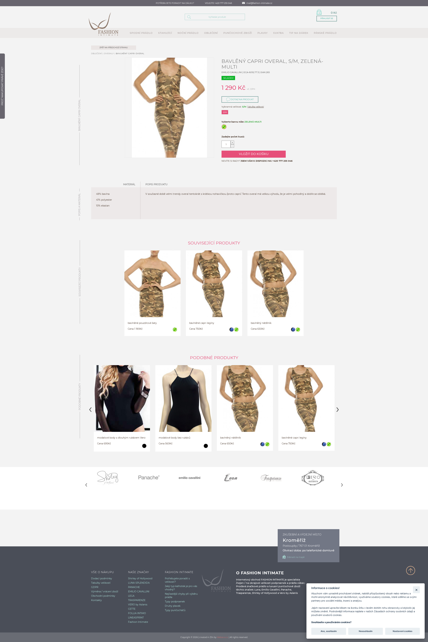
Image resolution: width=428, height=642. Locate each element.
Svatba (278, 32)
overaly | (110, 53)
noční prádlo (188, 32)
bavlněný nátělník (261, 323)
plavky (262, 32)
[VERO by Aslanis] (316, 477)
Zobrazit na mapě (295, 557)
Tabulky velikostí (101, 582)
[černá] (144, 447)
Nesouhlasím (365, 631)
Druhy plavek (172, 605)
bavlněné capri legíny (201, 323)
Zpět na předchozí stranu (113, 47)
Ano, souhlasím (329, 631)
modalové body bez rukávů (113, 437)
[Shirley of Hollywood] (111, 477)
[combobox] (219, 17)
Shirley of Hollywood (140, 578)
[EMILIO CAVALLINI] (193, 477)
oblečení (211, 32)
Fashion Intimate (138, 621)
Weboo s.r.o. (222, 637)
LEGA (131, 595)
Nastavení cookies (402, 631)
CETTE (131, 608)
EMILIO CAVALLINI (138, 591)
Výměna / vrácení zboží (104, 591)
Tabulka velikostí (255, 106)
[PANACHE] (152, 477)
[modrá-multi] (231, 331)
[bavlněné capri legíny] (214, 287)
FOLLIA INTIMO (137, 613)
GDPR (94, 587)
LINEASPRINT (136, 617)
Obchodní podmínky (103, 595)
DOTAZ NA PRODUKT (242, 99)
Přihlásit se (326, 18)
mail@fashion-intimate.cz (259, 3)
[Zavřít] (416, 589)
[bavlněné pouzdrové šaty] (152, 287)
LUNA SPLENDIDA (139, 582)
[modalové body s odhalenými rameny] (122, 402)
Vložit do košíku (254, 154)
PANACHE (134, 587)
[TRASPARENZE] (275, 477)
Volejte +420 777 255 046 (218, 3)
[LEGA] (234, 477)
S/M (225, 112)
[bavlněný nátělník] (275, 287)
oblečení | (97, 53)
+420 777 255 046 (282, 160)
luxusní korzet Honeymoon (297, 437)
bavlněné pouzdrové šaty (142, 323)
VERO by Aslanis (137, 604)
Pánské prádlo (325, 32)
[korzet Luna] (306, 402)
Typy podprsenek (175, 601)
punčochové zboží (237, 32)
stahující (165, 32)
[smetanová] (328, 447)
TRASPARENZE (136, 600)
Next (337, 408)
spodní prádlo (141, 32)
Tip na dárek (298, 32)
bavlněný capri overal (130, 53)
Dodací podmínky (101, 578)
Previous (90, 408)
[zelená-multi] (174, 331)
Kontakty (96, 600)
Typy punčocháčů (175, 610)
